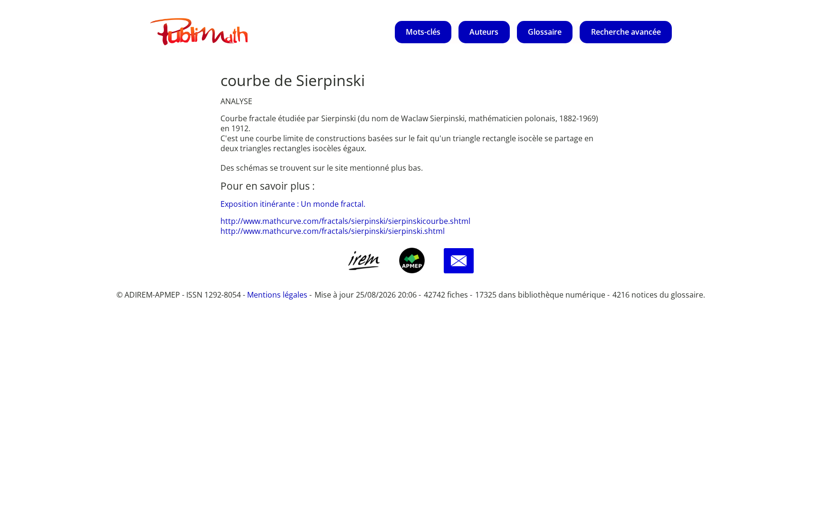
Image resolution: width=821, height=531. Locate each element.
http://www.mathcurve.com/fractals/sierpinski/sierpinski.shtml (332, 231)
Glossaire (545, 32)
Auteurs (483, 32)
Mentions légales (277, 295)
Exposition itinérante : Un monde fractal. (292, 204)
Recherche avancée (626, 32)
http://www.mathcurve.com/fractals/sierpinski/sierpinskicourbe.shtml (345, 221)
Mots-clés (423, 32)
